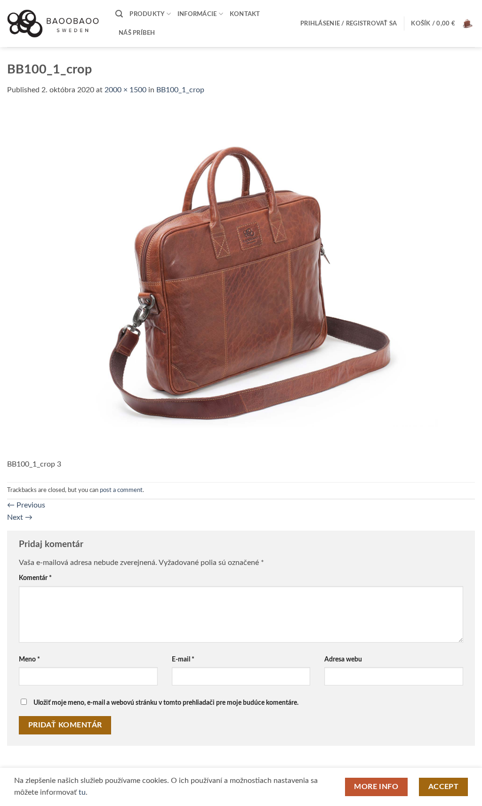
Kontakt (245, 14)
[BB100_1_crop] (241, 282)
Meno (29, 659)
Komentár (35, 577)
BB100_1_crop (180, 90)
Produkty (146, 14)
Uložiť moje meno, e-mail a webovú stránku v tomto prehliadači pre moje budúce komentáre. (165, 702)
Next (19, 517)
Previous (26, 505)
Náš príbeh (137, 33)
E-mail (183, 659)
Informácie (197, 14)
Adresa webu (343, 659)
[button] (119, 14)
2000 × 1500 (125, 90)
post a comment (121, 490)
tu (82, 792)
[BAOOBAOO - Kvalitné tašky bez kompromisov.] (54, 23)
